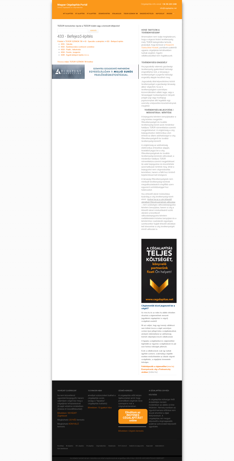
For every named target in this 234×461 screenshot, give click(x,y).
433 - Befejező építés (114, 41)
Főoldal (60, 41)
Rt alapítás (91, 14)
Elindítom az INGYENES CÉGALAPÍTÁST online (133, 416)
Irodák (170, 14)
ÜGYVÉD (72, 420)
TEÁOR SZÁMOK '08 (131, 14)
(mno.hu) (170, 366)
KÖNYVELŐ (74, 424)
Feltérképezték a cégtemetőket (154, 366)
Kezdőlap (60, 446)
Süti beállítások (62, 448)
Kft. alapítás (80, 446)
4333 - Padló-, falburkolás (71, 50)
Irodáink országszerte (136, 446)
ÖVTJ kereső (122, 446)
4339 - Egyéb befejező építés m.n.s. (75, 55)
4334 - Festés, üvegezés (70, 52)
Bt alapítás (80, 14)
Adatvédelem (159, 446)
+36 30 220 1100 (169, 4)
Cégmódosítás (104, 14)
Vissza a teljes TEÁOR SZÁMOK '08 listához (75, 62)
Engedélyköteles (147, 14)
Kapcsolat (160, 14)
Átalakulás (116, 14)
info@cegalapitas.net (168, 8)
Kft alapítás (68, 14)
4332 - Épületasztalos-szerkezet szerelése (77, 47)
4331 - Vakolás (66, 44)
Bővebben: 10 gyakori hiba (100, 407)
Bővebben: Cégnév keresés (131, 431)
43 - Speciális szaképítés (94, 41)
